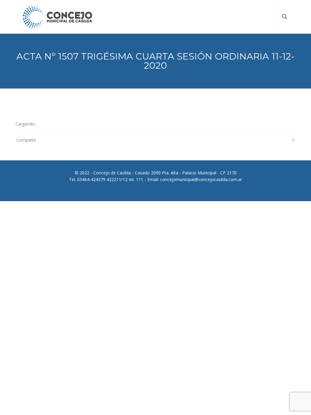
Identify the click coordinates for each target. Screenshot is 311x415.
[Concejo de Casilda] (57, 16)
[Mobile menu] (264, 17)
